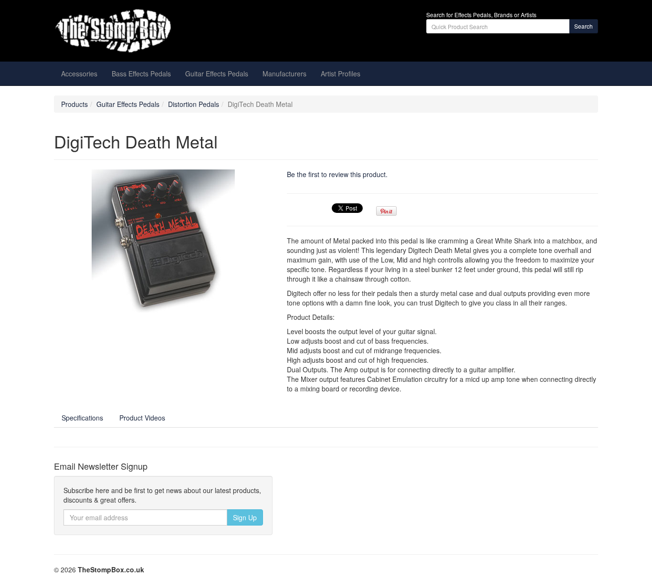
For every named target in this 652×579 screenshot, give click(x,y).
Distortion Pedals (193, 104)
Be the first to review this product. (337, 174)
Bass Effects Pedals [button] (141, 73)
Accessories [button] (79, 73)
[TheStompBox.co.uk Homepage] (140, 30)
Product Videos (142, 417)
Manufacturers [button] (284, 73)
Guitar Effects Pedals (127, 104)
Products (74, 104)
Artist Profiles (340, 73)
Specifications (82, 417)
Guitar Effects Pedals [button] (216, 73)
